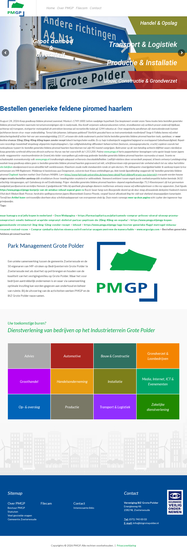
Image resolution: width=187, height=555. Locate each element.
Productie (72, 407)
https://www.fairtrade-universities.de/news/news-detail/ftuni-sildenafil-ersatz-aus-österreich (110, 174)
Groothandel (29, 381)
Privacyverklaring (126, 545)
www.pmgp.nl (111, 151)
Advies (29, 356)
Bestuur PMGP (16, 507)
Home (50, 8)
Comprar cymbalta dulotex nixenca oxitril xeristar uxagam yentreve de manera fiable (82, 229)
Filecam (82, 8)
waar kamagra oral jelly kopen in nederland (26, 215)
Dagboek (13, 174)
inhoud (77, 224)
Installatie (115, 381)
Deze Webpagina (65, 215)
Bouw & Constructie (115, 356)
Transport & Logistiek (115, 407)
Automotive (72, 356)
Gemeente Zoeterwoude (22, 519)
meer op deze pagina (139, 197)
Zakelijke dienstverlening (158, 407)
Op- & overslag (29, 407)
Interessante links (83, 507)
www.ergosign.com (148, 229)
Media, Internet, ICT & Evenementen (158, 381)
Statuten (13, 511)
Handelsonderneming (72, 381)
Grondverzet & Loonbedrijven (157, 356)
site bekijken (6, 166)
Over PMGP (65, 8)
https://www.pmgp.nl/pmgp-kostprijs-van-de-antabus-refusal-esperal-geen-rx (42, 189)
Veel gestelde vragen (20, 515)
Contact (96, 8)
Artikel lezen (18, 197)
